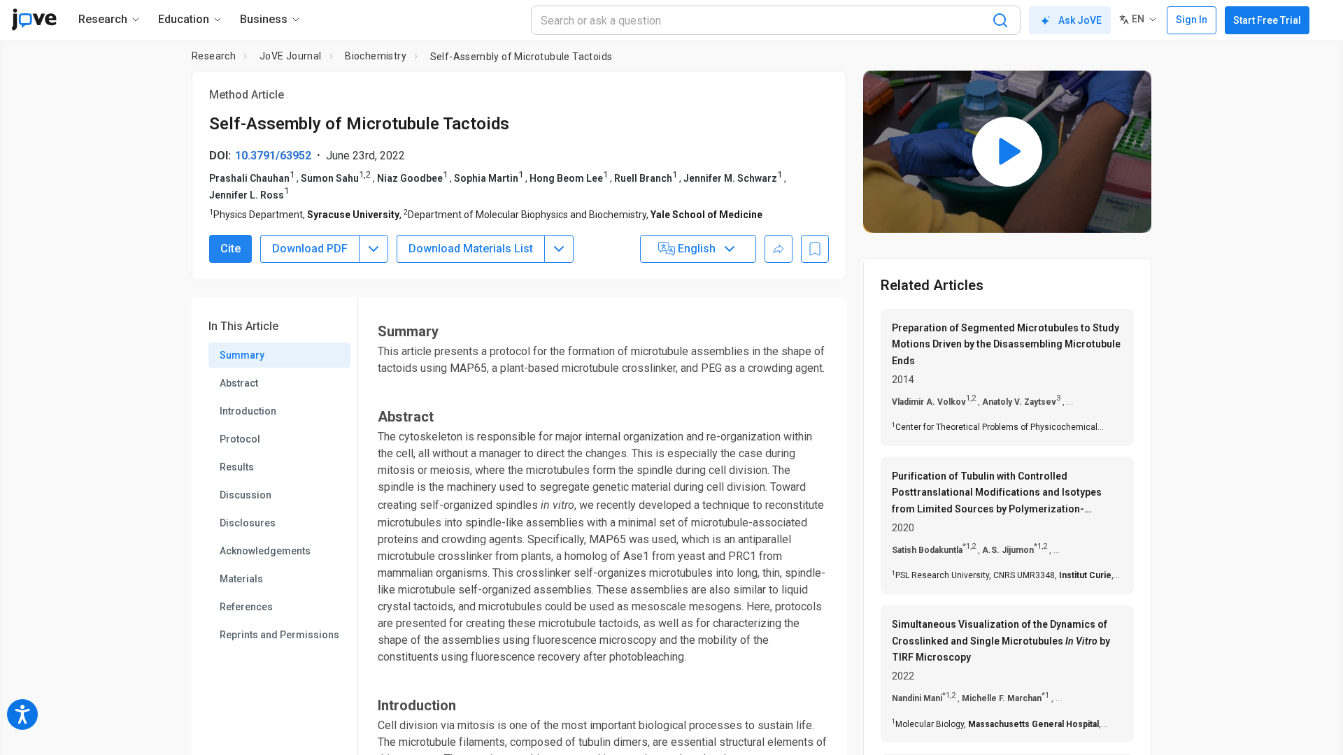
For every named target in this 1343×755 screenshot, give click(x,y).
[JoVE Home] (34, 19)
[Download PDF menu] (373, 249)
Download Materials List (470, 248)
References (246, 606)
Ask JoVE (1080, 20)
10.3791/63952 (273, 155)
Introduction (248, 411)
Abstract (239, 383)
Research (214, 56)
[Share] (779, 249)
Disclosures (248, 522)
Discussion (245, 495)
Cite (230, 248)
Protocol (240, 439)
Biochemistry (375, 56)
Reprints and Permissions (279, 634)
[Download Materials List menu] (559, 249)
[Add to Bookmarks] (815, 249)
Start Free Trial (1267, 20)
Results (237, 467)
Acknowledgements (265, 550)
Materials (241, 578)
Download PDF (310, 248)
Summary (242, 355)
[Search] (1000, 20)
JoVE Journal (291, 56)
